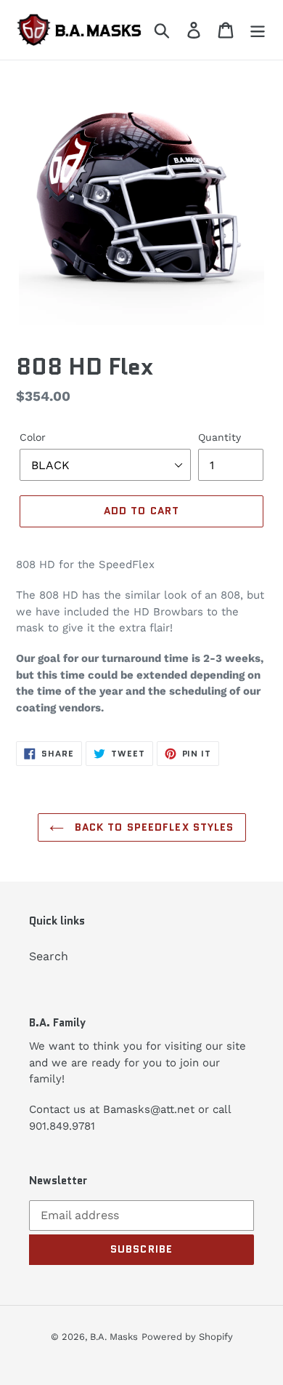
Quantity (219, 437)
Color (33, 437)
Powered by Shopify (187, 1336)
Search (48, 956)
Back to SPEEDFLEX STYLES (152, 827)
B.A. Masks (114, 1336)
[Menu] (258, 30)
